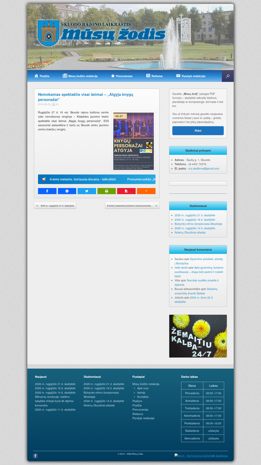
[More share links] (146, 191)
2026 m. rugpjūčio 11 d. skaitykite (55, 409)
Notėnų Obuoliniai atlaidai (190, 232)
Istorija (141, 392)
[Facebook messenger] (67, 191)
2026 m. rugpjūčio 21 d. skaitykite (195, 215)
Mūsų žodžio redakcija (145, 384)
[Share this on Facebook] (47, 191)
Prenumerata (140, 409)
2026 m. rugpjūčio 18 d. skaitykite (195, 219)
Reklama (137, 414)
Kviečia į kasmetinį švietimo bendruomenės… (132, 205)
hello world (181, 267)
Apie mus (142, 388)
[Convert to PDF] (126, 191)
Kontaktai (142, 397)
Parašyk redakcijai (143, 418)
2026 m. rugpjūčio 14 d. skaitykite (195, 228)
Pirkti (198, 130)
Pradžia (137, 405)
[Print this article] (106, 191)
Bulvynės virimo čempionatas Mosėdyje (198, 224)
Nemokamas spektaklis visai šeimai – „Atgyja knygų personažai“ (85, 96)
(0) (57, 104)
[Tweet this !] (87, 191)
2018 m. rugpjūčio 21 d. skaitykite (55, 205)
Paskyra (137, 401)
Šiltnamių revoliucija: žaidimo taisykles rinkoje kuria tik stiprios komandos (54, 401)
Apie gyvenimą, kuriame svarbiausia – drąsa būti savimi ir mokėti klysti (199, 272)
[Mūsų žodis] (102, 33)
